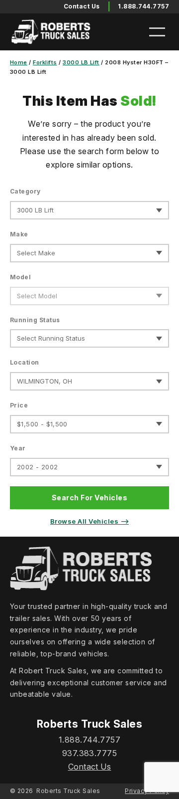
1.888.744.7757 (143, 6)
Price (19, 405)
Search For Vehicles (89, 497)
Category (25, 191)
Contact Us (89, 767)
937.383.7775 (89, 753)
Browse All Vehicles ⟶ (89, 521)
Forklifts (45, 62)
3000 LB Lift (81, 62)
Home (18, 62)
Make (19, 234)
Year (18, 448)
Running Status (35, 320)
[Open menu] (157, 32)
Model (20, 277)
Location (24, 362)
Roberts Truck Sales (68, 791)
